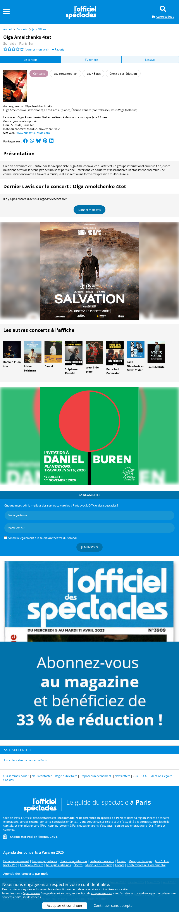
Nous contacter (42, 776)
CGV (135, 776)
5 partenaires (31, 893)
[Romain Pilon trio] (12, 349)
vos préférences (101, 893)
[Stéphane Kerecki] (74, 353)
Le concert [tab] (30, 60)
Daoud (49, 366)
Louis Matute (156, 367)
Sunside (16, 125)
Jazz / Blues (99, 117)
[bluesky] (38, 141)
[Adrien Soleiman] (32, 351)
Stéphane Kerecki (71, 371)
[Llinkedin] (51, 141)
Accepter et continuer (65, 905)
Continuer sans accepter (114, 905)
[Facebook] (25, 141)
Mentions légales (161, 776)
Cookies (8, 780)
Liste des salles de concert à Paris (25, 760)
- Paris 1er (18, 43)
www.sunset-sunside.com (33, 133)
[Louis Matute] (156, 352)
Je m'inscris (89, 547)
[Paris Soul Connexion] (115, 353)
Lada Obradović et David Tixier (135, 366)
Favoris (59, 49)
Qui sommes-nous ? (16, 776)
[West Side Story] (94, 352)
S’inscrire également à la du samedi (42, 538)
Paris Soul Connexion (113, 371)
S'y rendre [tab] (91, 60)
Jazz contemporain (26, 121)
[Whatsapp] (32, 141)
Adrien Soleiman (30, 368)
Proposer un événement (95, 776)
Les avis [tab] (150, 60)
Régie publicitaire (66, 776)
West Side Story (92, 369)
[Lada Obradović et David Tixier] (135, 349)
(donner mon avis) (36, 49)
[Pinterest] (45, 141)
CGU (144, 776)
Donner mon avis (89, 210)
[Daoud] (53, 351)
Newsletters (122, 776)
